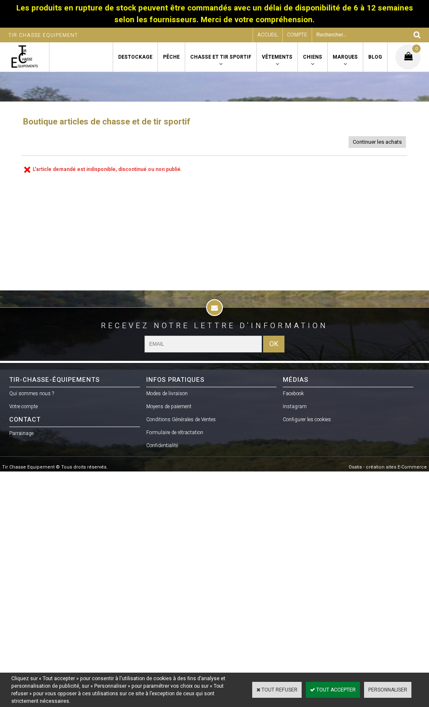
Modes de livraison (167, 393)
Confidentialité (162, 445)
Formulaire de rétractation (174, 432)
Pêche (171, 57)
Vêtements (277, 57)
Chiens (312, 57)
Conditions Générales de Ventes (181, 419)
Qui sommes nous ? (31, 393)
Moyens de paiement (168, 406)
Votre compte (23, 406)
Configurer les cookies (307, 419)
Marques (345, 57)
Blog (375, 57)
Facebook (293, 393)
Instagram (295, 406)
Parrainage (21, 433)
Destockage (135, 57)
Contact (25, 419)
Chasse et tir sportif (220, 57)
